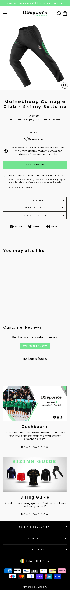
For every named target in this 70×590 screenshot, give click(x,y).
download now (35, 514)
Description (35, 200)
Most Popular (34, 549)
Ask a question (35, 215)
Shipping (29, 119)
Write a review (35, 346)
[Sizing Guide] (35, 474)
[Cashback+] (35, 403)
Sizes (33, 132)
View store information (21, 187)
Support (34, 538)
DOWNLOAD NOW (35, 447)
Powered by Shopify (35, 586)
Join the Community (34, 527)
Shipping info (34, 207)
